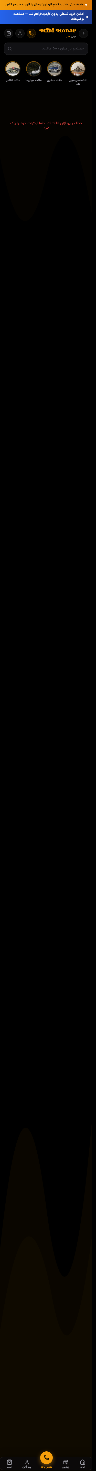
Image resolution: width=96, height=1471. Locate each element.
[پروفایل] (20, 33)
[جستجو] (10, 49)
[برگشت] (83, 33)
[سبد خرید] (8, 33)
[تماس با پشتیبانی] (31, 33)
